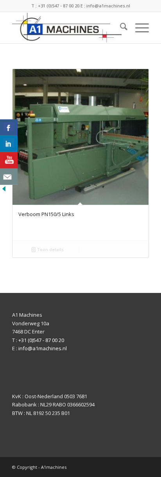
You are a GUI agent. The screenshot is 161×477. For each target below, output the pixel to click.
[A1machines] (67, 27)
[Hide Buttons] (4, 190)
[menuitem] (119, 27)
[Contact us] (9, 176)
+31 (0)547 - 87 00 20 (58, 6)
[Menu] (138, 27)
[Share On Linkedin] (9, 144)
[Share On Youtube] (9, 160)
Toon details (50, 249)
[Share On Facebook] (9, 127)
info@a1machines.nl (108, 6)
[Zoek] (119, 27)
